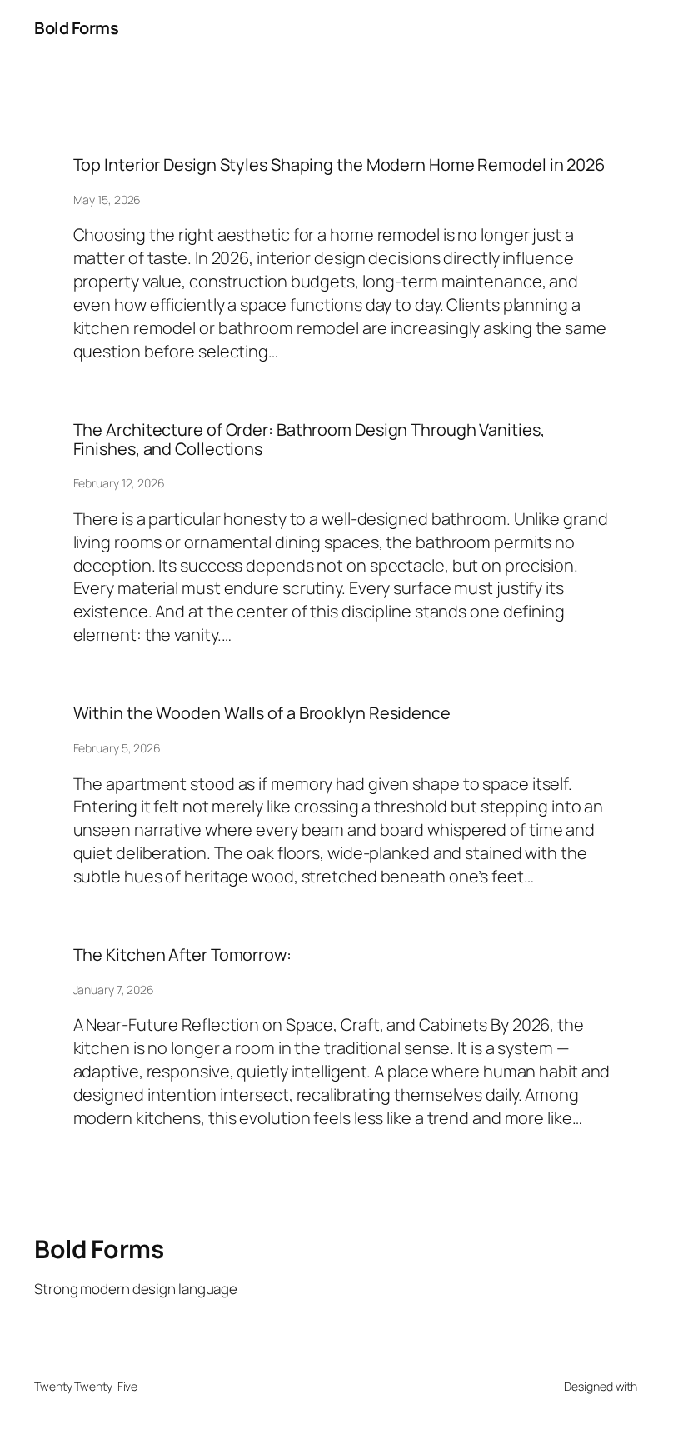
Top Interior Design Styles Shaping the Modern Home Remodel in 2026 (339, 165)
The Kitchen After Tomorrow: (182, 955)
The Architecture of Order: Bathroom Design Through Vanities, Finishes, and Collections (309, 439)
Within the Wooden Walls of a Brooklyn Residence (262, 713)
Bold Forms (76, 28)
